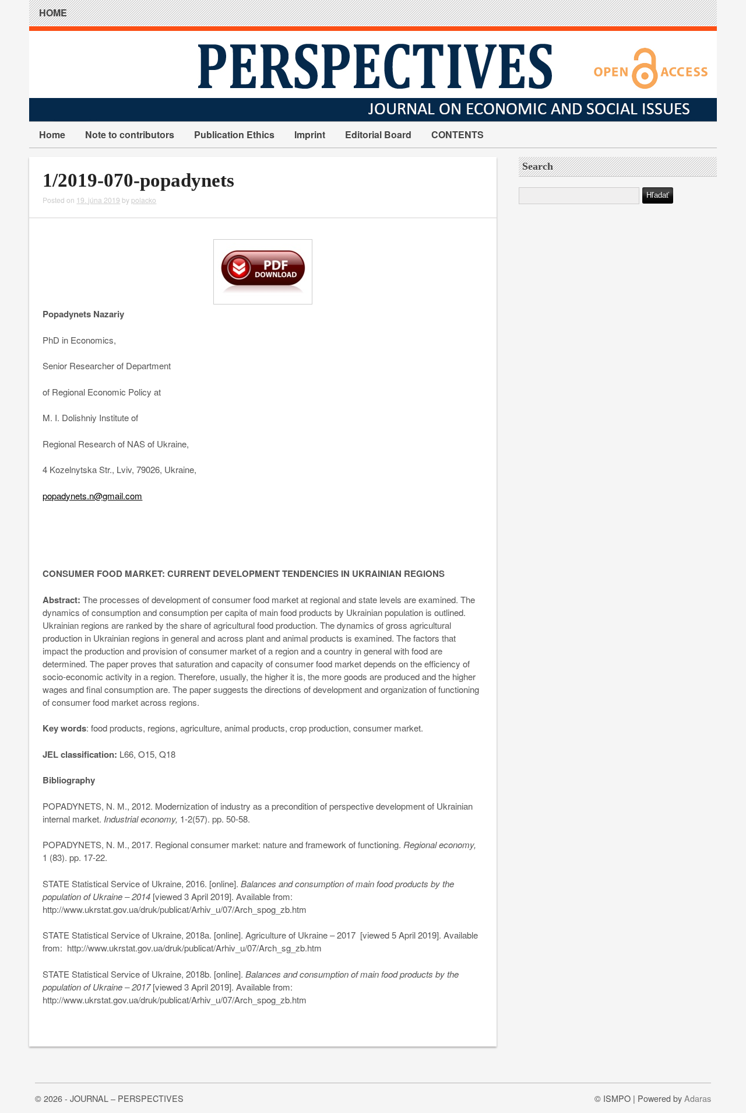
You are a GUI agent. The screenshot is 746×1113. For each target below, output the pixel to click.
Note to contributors (129, 134)
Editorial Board (378, 134)
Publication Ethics (234, 134)
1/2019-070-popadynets (138, 180)
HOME (53, 12)
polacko (143, 200)
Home (52, 134)
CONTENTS (457, 134)
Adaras (697, 1098)
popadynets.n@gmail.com (92, 495)
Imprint (309, 134)
